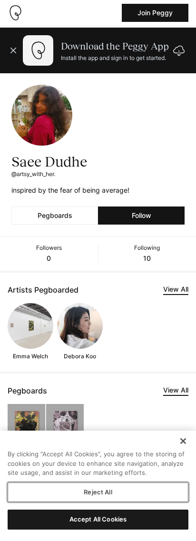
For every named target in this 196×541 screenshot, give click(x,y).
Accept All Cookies (98, 519)
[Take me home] (15, 12)
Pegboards (55, 215)
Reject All (98, 492)
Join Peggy (155, 13)
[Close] (183, 441)
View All (175, 289)
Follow (141, 215)
